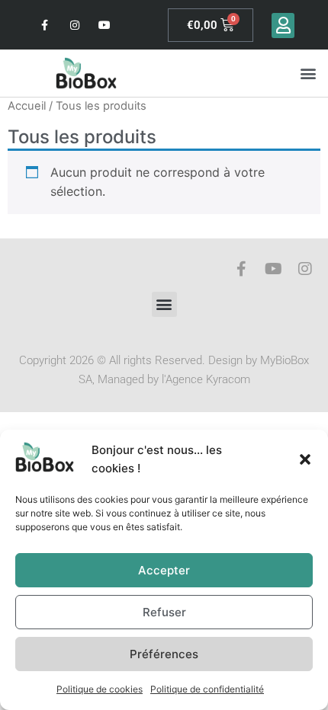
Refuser (164, 612)
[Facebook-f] (44, 25)
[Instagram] (74, 25)
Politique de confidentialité (207, 689)
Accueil (27, 106)
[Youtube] (105, 25)
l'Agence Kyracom (206, 379)
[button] (305, 459)
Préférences (164, 654)
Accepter (164, 570)
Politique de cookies (99, 689)
